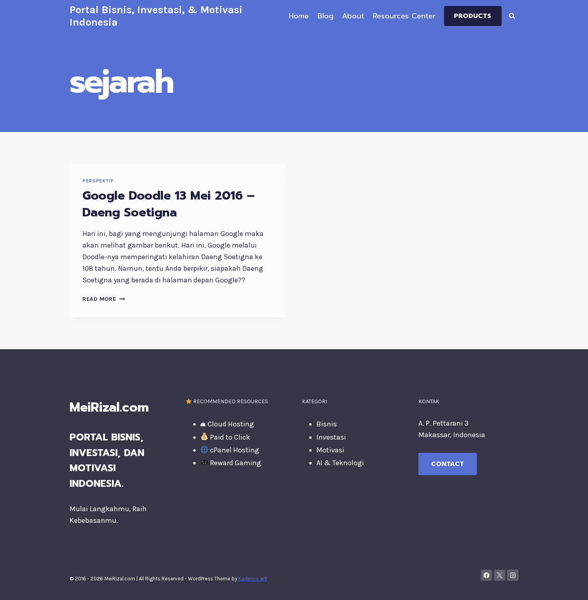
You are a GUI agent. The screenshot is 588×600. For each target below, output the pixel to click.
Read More (103, 299)
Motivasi (330, 450)
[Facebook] (486, 575)
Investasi (331, 437)
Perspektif (98, 181)
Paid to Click (229, 437)
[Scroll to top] (569, 585)
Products (472, 16)
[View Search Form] (512, 16)
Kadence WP (252, 579)
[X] (500, 575)
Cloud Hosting (230, 424)
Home (299, 16)
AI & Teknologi (340, 462)
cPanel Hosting (233, 450)
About (353, 16)
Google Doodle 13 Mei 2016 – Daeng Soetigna (168, 204)
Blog (326, 16)
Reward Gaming (234, 462)
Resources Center (404, 16)
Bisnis (326, 424)
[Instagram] (512, 575)
